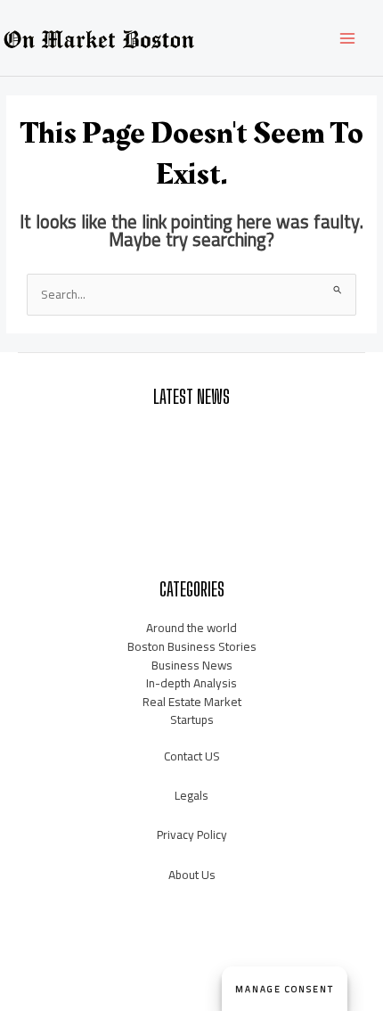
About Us (192, 874)
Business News (191, 665)
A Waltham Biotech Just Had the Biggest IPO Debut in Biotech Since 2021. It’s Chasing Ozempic (191, 492)
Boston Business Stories (192, 646)
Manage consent (284, 989)
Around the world (191, 627)
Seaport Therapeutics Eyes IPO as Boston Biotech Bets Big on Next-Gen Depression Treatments (191, 539)
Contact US (192, 756)
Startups (192, 719)
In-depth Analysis (191, 683)
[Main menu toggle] (348, 38)
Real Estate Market (192, 701)
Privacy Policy (192, 834)
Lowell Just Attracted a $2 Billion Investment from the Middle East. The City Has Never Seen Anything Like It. (191, 444)
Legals (191, 795)
